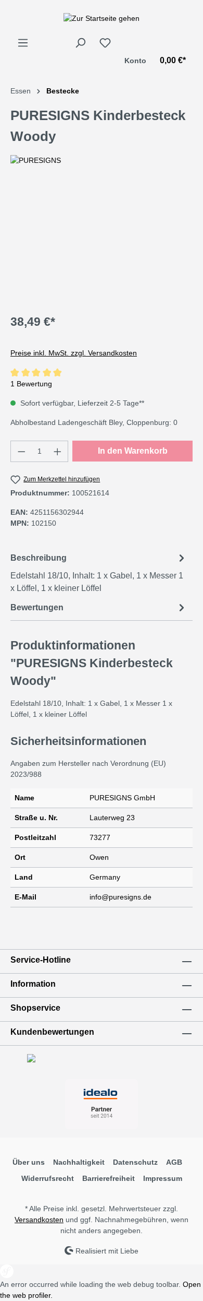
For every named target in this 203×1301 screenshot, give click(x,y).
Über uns (28, 1162)
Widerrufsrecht (47, 1178)
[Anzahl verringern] (21, 451)
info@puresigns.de (120, 897)
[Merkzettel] (105, 42)
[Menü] (22, 42)
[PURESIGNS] (101, 160)
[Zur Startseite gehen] (101, 18)
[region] (101, 245)
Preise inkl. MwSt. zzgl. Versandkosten (73, 353)
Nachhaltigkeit (79, 1162)
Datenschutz (135, 1162)
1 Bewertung (31, 384)
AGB (174, 1162)
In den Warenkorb (133, 450)
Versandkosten (39, 1219)
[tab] (98, 572)
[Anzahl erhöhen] (58, 451)
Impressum (162, 1178)
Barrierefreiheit (108, 1178)
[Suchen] (80, 42)
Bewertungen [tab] (37, 607)
